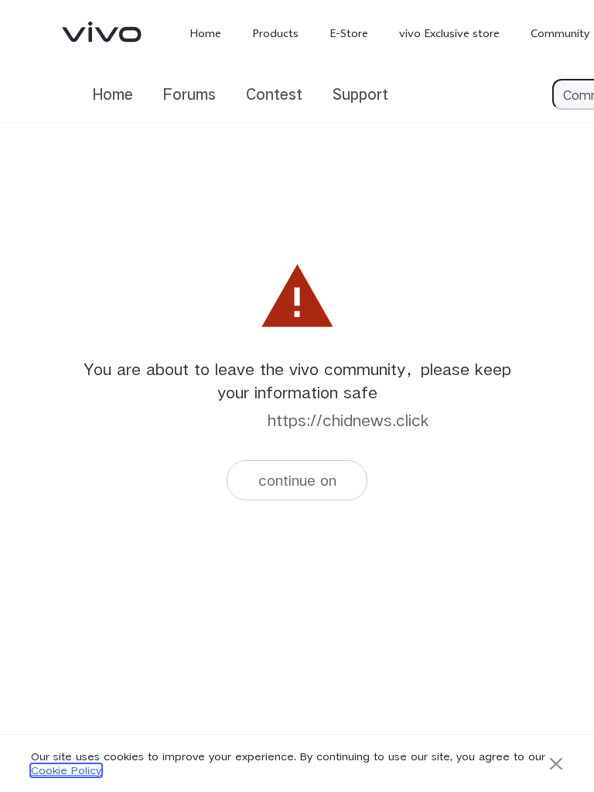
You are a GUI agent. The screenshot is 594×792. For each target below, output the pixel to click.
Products (275, 33)
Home (205, 33)
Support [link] (360, 94)
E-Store (348, 33)
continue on (297, 480)
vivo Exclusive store (449, 33)
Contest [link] (274, 94)
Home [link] (113, 94)
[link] (102, 32)
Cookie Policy (66, 770)
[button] (556, 763)
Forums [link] (189, 94)
